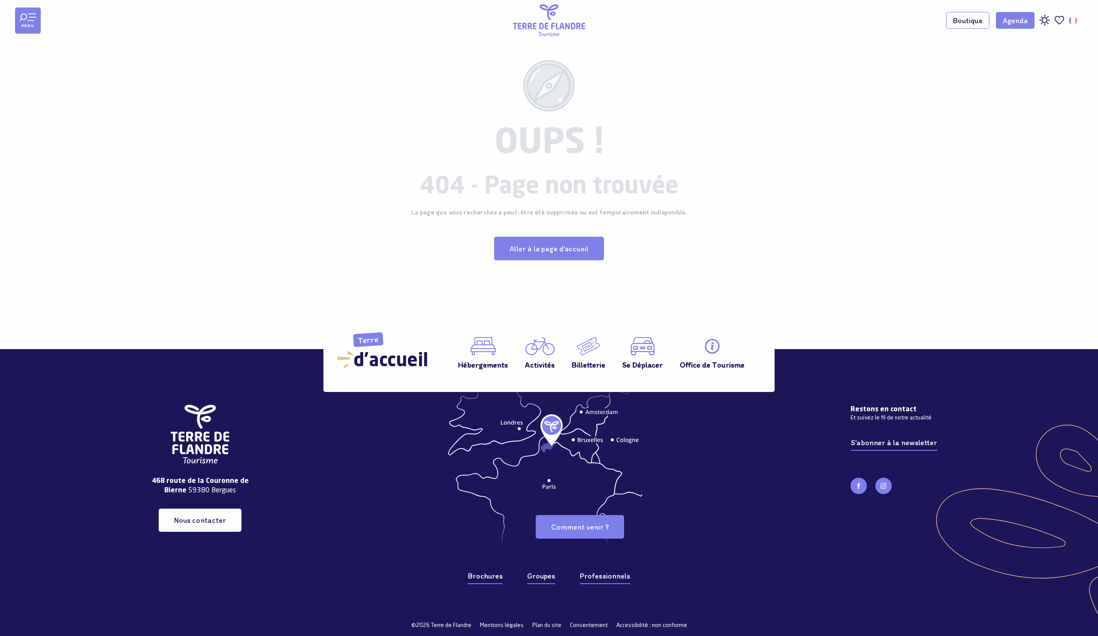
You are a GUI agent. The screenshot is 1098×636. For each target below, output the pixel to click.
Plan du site (546, 625)
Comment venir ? (580, 526)
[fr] (1074, 20)
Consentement (589, 625)
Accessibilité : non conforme (651, 625)
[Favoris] (1059, 20)
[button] (1074, 20)
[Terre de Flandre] (549, 20)
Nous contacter (200, 519)
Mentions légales (502, 625)
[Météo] (1044, 23)
